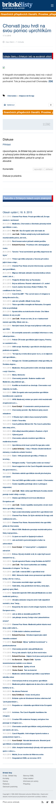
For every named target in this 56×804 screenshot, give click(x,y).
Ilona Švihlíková (18, 694)
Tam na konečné (30, 670)
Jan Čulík (15, 234)
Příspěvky (26, 784)
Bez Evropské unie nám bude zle (32, 230)
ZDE (51, 81)
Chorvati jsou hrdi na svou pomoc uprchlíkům (29, 680)
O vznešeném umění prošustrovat (36, 406)
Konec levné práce (32, 694)
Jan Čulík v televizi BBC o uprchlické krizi (28, 571)
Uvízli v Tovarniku (19, 420)
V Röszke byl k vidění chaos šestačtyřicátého (29, 417)
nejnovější (38, 169)
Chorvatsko (12, 96)
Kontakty (6, 778)
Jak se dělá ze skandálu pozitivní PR (26, 614)
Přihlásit (7, 144)
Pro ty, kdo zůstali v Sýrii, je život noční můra (29, 652)
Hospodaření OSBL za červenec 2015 (26, 758)
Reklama (6, 784)
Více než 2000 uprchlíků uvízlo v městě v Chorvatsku (32, 480)
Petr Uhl (15, 230)
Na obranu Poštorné (20, 691)
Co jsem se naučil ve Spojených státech (27, 536)
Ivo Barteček (17, 659)
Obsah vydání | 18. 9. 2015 (17, 212)
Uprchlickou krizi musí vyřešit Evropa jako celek (31, 445)
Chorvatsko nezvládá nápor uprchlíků (26, 582)
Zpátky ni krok (29, 666)
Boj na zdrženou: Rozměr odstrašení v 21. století (31, 283)
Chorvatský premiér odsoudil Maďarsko (27, 649)
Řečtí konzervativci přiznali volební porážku (29, 241)
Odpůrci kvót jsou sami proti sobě (39, 656)
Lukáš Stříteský (18, 448)
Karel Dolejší (17, 406)
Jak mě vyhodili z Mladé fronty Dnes (26, 301)
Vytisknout (10, 105)
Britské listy (23, 5)
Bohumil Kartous (18, 244)
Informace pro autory (30, 781)
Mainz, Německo (18, 374)
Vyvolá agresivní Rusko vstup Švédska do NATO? (31, 561)
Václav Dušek (17, 666)
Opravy (5, 781)
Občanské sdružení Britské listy (29, 794)
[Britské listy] (28, 56)
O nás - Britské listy (10, 775)
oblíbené (49, 169)
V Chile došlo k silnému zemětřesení (26, 631)
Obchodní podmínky (10, 786)
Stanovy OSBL (28, 775)
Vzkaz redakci (28, 778)
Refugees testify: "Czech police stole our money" (31, 462)
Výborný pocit (17, 434)
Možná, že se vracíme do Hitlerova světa (27, 754)
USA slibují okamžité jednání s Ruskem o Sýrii (30, 431)
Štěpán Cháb (29, 659)
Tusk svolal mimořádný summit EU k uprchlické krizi (32, 512)
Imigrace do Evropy (26, 96)
